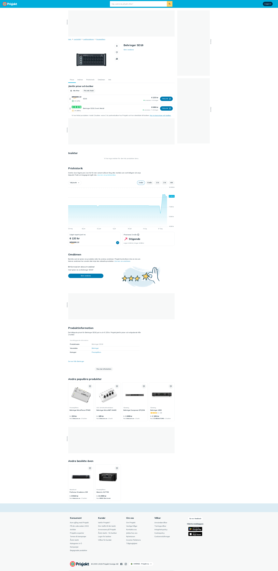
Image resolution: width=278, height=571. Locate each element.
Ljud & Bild (77, 39)
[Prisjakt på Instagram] (125, 564)
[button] (116, 45)
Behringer (95, 348)
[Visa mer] (70, 99)
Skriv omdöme (129, 50)
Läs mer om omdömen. (122, 261)
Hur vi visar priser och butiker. (160, 115)
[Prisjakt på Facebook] (121, 564)
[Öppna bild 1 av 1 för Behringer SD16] (91, 59)
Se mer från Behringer (76, 361)
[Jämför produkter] (116, 59)
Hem (69, 39)
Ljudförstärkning (88, 39)
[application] (121, 208)
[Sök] (169, 4)
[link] (81, 402)
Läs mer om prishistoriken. (106, 175)
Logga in (268, 4)
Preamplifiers (100, 39)
